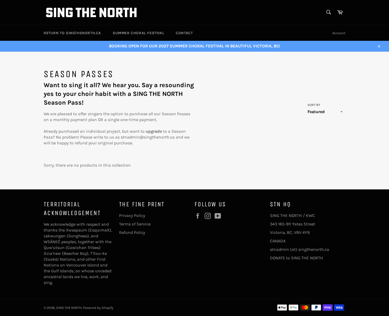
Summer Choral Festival (138, 33)
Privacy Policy (132, 215)
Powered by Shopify (98, 308)
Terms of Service (135, 223)
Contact (184, 33)
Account (338, 33)
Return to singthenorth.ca (72, 33)
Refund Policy (132, 232)
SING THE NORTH (69, 308)
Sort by (313, 105)
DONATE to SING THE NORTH (296, 257)
